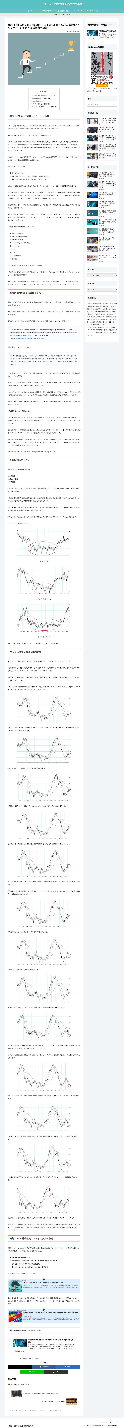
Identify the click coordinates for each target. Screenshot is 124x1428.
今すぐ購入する (101, 85)
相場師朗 (24, 1358)
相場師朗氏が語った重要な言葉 (41, 98)
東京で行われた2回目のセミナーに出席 (43, 95)
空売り (30, 1358)
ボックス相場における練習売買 (41, 104)
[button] (56, 1372)
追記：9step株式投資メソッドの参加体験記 (44, 107)
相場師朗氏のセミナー (38, 101)
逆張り (36, 1358)
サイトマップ (113, 1422)
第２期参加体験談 (14, 1358)
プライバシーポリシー (101, 1422)
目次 (41, 91)
